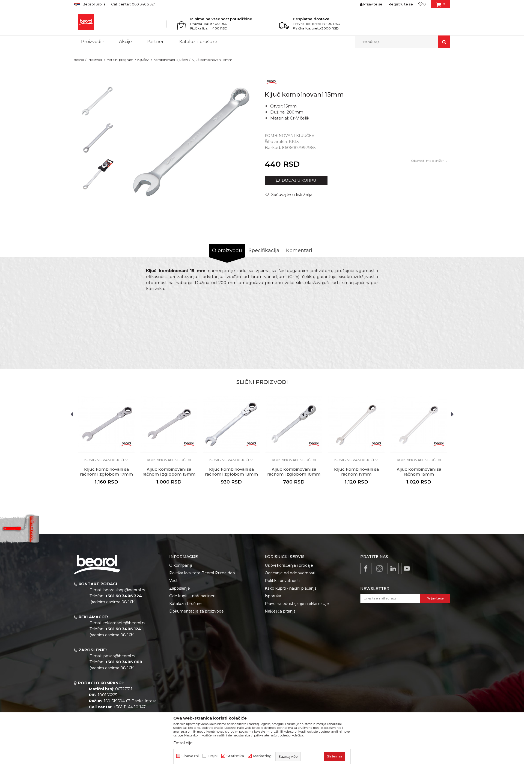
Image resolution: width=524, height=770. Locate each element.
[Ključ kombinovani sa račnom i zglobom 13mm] (231, 424)
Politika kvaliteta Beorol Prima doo (202, 573)
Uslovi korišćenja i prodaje (289, 565)
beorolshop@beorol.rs (124, 589)
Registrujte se (401, 4)
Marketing (262, 756)
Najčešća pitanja (280, 611)
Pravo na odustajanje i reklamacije (297, 603)
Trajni (213, 756)
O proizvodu (227, 250)
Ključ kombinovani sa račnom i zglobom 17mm (106, 472)
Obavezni (190, 756)
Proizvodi (95, 60)
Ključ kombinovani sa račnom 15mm (419, 472)
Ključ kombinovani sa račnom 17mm (356, 472)
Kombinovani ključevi (170, 60)
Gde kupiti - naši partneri (192, 595)
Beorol (79, 60)
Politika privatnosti (282, 580)
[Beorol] (86, 22)
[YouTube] (406, 568)
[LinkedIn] (393, 568)
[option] (97, 101)
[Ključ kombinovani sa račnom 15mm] (419, 424)
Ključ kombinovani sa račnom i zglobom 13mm (231, 472)
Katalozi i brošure (185, 603)
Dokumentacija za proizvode (196, 611)
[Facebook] (366, 568)
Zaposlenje (179, 588)
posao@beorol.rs (119, 655)
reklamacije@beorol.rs (124, 622)
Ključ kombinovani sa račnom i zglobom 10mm (293, 472)
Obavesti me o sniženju (429, 161)
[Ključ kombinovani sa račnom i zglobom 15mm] (169, 424)
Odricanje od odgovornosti (290, 573)
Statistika (235, 756)
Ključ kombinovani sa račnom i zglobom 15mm (168, 472)
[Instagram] (379, 568)
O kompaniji (180, 565)
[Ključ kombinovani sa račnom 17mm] (356, 424)
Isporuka (273, 595)
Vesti (173, 580)
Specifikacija (264, 250)
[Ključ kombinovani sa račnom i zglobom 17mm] (106, 424)
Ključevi (143, 60)
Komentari (299, 250)
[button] (402, 42)
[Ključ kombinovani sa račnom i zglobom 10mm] (294, 424)
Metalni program (119, 60)
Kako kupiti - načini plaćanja (291, 588)
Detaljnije (183, 742)
